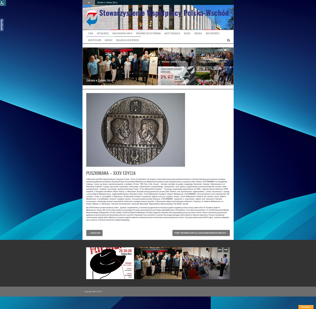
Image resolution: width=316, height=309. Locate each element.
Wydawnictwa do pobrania (148, 33)
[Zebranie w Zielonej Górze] (120, 66)
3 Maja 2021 (94, 233)
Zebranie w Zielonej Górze (107, 2)
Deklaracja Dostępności (127, 40)
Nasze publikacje (172, 33)
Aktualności (103, 33)
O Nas (90, 33)
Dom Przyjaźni (94, 40)
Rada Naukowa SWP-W (122, 33)
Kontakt (109, 40)
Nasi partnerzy (212, 33)
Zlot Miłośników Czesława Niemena (151, 251)
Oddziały (198, 33)
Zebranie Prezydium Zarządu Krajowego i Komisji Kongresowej (111, 252)
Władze (187, 33)
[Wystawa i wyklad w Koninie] (177, 57)
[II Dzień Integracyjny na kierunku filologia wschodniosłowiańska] (215, 57)
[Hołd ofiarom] (215, 76)
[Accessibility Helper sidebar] (3, 3)
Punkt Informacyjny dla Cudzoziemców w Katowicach (201, 233)
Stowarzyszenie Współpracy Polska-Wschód (164, 12)
